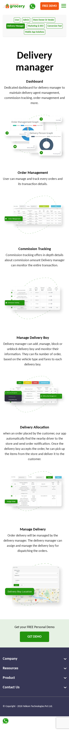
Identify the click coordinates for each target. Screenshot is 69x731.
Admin (26, 20)
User (17, 20)
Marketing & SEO (35, 26)
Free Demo (49, 6)
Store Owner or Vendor (43, 20)
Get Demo (34, 636)
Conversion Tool (54, 26)
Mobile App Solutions (34, 32)
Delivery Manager (15, 26)
